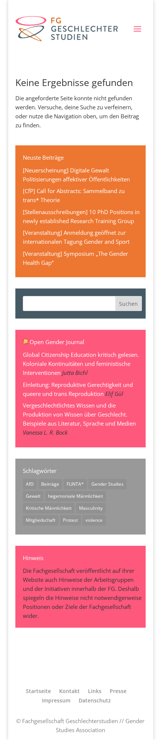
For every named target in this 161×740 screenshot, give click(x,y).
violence (94, 520)
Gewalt (33, 496)
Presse (118, 691)
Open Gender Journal (57, 342)
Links (94, 691)
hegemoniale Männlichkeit (75, 496)
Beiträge (50, 484)
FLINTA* (75, 484)
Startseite (38, 691)
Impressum (56, 700)
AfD (30, 484)
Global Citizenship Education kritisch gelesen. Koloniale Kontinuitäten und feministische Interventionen (81, 363)
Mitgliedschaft (40, 520)
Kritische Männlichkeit (49, 508)
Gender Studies (107, 484)
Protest (70, 520)
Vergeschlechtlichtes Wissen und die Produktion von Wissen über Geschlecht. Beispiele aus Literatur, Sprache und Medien (79, 414)
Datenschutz (95, 700)
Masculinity (91, 508)
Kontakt (69, 691)
